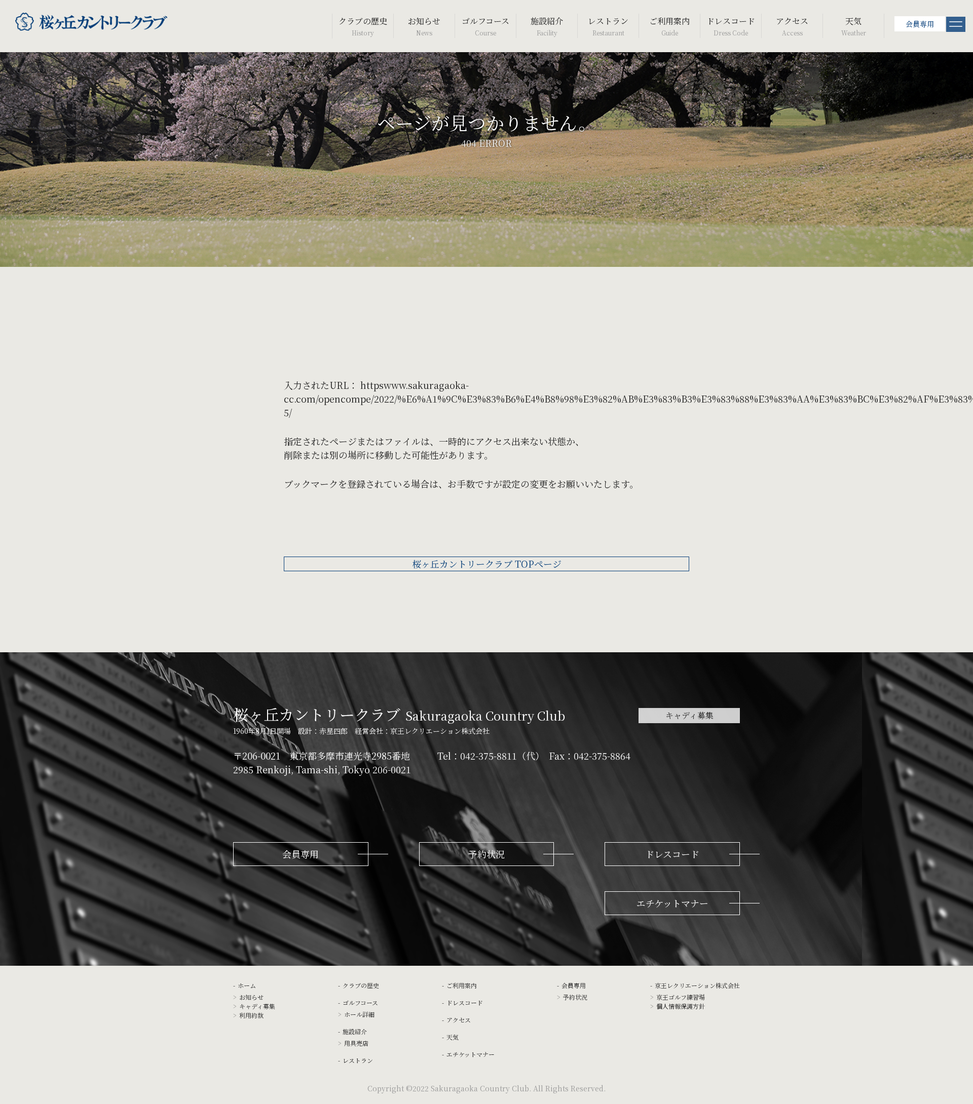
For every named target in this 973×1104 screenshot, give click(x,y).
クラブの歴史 (363, 26)
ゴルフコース (485, 26)
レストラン (608, 26)
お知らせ (424, 26)
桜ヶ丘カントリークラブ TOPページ (487, 563)
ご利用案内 (669, 26)
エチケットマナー (470, 1054)
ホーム (247, 985)
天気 (853, 26)
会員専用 (920, 24)
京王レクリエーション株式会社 (697, 985)
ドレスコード (730, 26)
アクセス (792, 26)
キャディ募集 (689, 715)
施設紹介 (547, 26)
